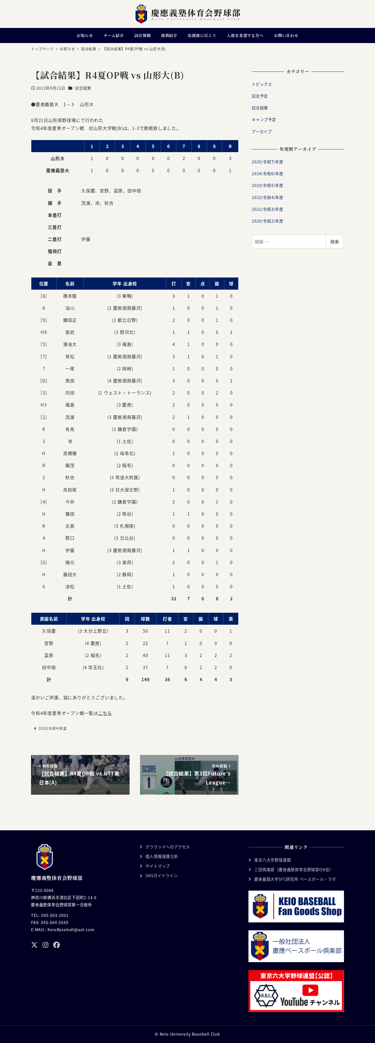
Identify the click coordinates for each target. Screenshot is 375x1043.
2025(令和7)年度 (267, 161)
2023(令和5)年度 (267, 185)
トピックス (262, 84)
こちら (105, 713)
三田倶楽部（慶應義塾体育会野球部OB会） (293, 869)
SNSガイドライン (161, 875)
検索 (334, 241)
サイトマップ (157, 866)
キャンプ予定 (264, 119)
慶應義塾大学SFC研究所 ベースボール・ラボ (295, 879)
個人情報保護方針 (161, 856)
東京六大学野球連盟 (272, 860)
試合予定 (260, 96)
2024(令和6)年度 (267, 173)
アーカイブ (262, 131)
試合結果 (83, 88)
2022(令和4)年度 (52, 728)
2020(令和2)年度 (267, 221)
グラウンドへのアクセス (167, 846)
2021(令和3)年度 (267, 209)
